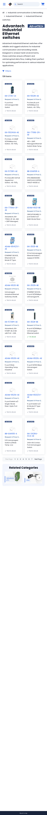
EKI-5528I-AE (33, 96)
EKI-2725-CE (10, 96)
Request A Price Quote (12, 99)
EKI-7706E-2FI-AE (34, 133)
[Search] (15, 4)
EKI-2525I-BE (33, 285)
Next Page (38, 459)
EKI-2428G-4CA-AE (32, 434)
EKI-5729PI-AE (11, 322)
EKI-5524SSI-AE (12, 132)
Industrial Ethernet (14, 16)
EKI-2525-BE (32, 246)
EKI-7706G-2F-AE (11, 208)
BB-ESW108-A (33, 171)
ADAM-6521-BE (33, 207)
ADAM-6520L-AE (34, 358)
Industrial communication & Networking (25, 12)
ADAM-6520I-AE (12, 358)
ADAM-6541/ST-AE (12, 247)
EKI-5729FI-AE (11, 171)
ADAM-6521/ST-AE (34, 396)
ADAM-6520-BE (12, 285)
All (3, 12)
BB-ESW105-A (11, 433)
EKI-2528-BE (32, 322)
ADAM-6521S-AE (12, 395)
